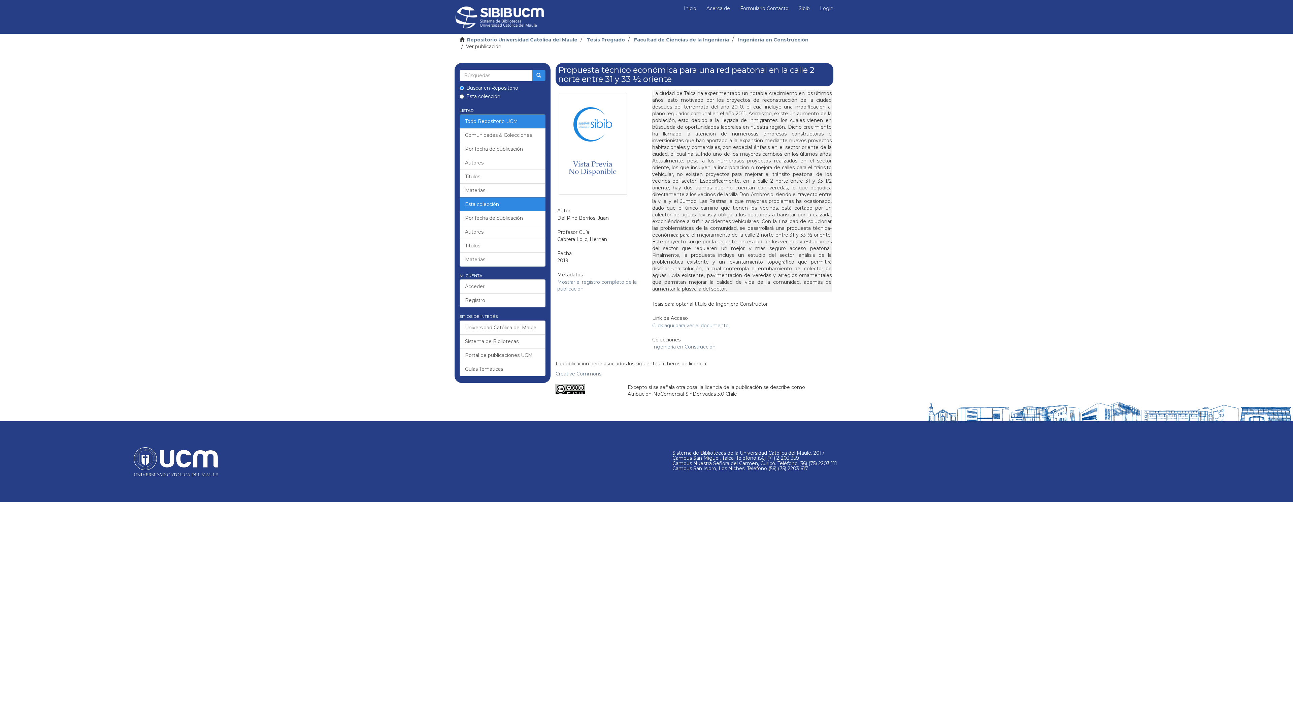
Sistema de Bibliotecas (492, 341)
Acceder (475, 286)
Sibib (804, 8)
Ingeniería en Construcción (773, 40)
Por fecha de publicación (494, 149)
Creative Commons (578, 374)
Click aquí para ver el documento (690, 326)
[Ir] (538, 75)
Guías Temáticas (484, 369)
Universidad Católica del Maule (500, 328)
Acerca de (718, 8)
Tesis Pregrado (606, 40)
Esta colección (483, 96)
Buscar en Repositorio (492, 88)
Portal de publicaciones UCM (499, 355)
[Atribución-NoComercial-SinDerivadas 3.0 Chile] (587, 389)
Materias (475, 190)
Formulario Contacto (764, 8)
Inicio (690, 8)
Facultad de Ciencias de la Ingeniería (681, 40)
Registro (475, 300)
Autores (474, 163)
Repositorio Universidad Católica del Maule (522, 40)
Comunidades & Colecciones (498, 135)
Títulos (472, 177)
